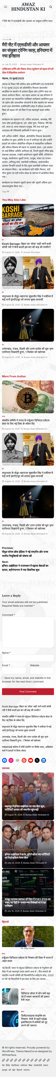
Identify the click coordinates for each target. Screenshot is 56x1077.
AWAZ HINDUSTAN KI (28, 6)
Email (6, 665)
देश (10, 39)
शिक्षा (30, 1065)
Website (34, 665)
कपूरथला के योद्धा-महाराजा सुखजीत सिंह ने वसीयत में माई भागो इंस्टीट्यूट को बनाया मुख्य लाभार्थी (27, 298)
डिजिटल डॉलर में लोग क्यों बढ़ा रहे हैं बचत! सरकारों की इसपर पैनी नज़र (35, 997)
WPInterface (9, 1054)
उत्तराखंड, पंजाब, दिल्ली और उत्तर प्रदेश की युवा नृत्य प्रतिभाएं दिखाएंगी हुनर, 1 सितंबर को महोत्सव (27, 350)
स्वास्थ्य (6, 802)
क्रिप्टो (3, 953)
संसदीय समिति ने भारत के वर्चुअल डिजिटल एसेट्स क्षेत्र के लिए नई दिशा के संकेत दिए (25, 422)
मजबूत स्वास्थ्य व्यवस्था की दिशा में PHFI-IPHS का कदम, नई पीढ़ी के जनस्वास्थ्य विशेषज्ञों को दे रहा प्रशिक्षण (28, 902)
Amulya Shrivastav (32, 252)
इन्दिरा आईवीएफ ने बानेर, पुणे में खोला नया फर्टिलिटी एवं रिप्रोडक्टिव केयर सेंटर (27, 855)
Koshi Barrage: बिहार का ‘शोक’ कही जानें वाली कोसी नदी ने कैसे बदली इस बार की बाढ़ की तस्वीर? (26, 245)
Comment (8, 614)
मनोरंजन (24, 1065)
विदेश (8, 1065)
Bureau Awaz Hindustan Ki (32, 64)
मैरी (8, 191)
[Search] (50, 6)
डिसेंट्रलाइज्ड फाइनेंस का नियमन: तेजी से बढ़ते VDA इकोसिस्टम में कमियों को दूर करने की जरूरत (34, 1020)
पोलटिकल (15, 1065)
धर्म (10, 1070)
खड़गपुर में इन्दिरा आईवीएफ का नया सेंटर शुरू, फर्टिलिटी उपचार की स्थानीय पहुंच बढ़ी (25, 807)
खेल (13, 1070)
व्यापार (3, 416)
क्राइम (4, 1070)
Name (6, 652)
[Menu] (5, 6)
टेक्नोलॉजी (38, 1065)
